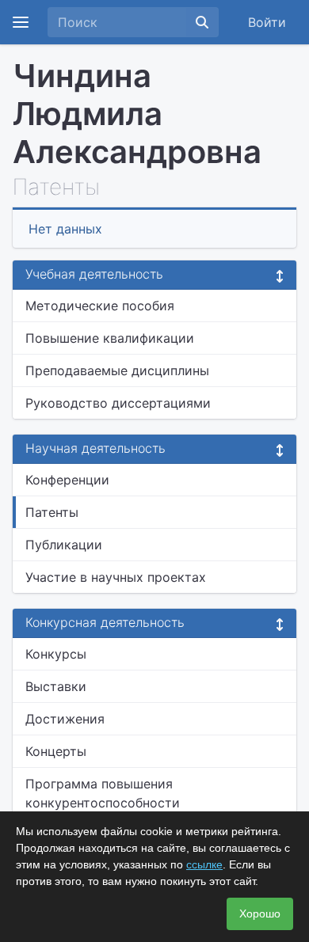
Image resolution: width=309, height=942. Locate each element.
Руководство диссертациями (118, 403)
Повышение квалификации (109, 338)
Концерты (55, 751)
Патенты (51, 512)
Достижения (65, 719)
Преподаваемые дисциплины (117, 370)
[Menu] (20, 22)
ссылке (204, 864)
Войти (267, 22)
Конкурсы (55, 654)
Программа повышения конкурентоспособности (102, 793)
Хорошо (259, 913)
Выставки (55, 686)
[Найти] (202, 22)
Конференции (67, 480)
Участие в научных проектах (115, 577)
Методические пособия (99, 305)
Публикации (63, 545)
